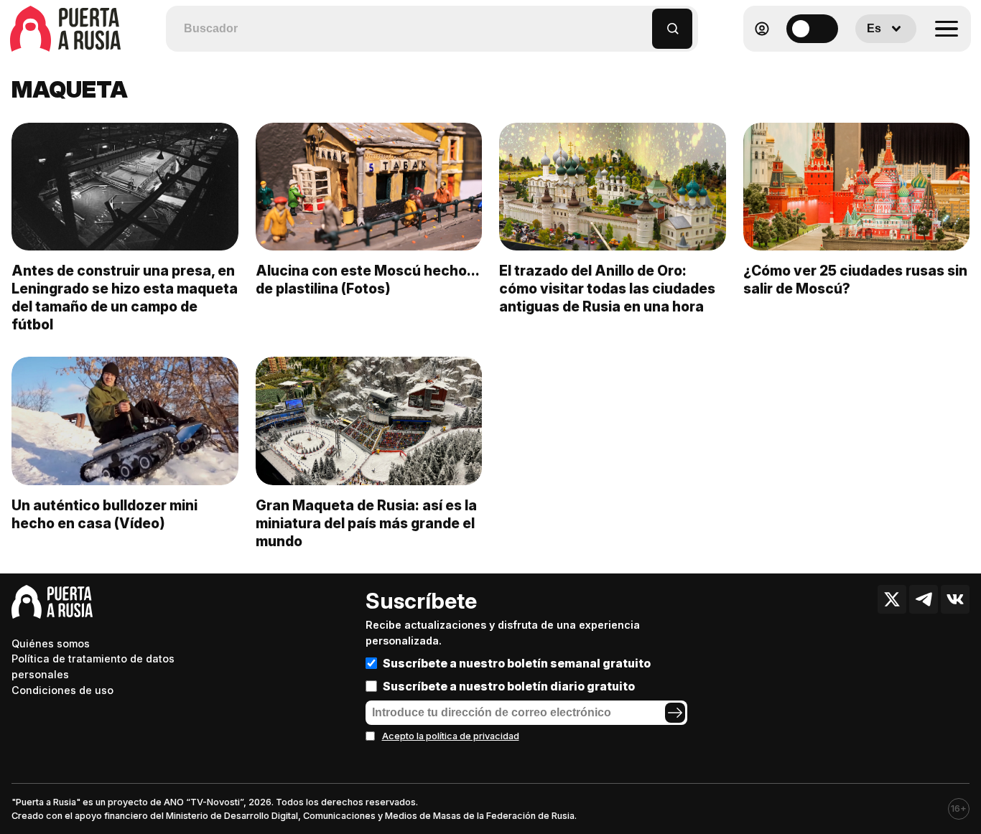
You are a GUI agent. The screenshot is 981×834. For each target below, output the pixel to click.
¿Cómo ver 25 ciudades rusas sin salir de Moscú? (855, 279)
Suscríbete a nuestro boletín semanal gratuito (517, 663)
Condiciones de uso (62, 690)
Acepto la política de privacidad (450, 736)
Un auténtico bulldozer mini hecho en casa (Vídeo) (104, 514)
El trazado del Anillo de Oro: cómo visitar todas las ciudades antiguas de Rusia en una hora (607, 288)
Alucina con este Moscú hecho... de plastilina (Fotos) (367, 279)
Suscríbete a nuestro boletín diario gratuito (509, 686)
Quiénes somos (50, 643)
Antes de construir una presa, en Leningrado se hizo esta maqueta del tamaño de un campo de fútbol (124, 297)
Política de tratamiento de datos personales (93, 666)
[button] (641, 21)
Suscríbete (421, 601)
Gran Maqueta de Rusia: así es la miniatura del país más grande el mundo (366, 523)
